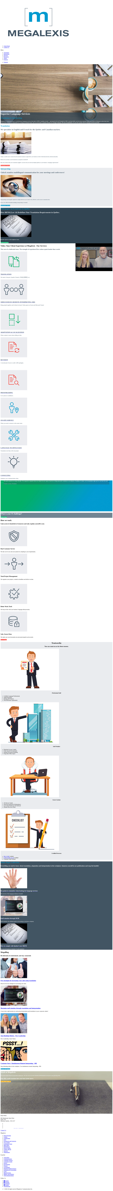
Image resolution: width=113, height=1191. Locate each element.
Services (6, 55)
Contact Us (6, 47)
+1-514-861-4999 (12, 1123)
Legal (5, 1171)
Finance (6, 1166)
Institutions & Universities (10, 1170)
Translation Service (5, 165)
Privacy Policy (7, 1148)
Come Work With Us (6, 1081)
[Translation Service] (16, 153)
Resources (6, 56)
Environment (7, 1164)
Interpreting (6, 54)
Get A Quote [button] (4, 639)
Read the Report (5, 242)
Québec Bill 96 (7, 1149)
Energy (5, 1163)
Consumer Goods (8, 1161)
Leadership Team (8, 1144)
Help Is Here (4, 517)
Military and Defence (9, 1174)
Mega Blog (6, 1145)
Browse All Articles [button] (5, 1069)
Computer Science (8, 1160)
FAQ (5, 1139)
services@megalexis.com (13, 1125)
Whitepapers (7, 1152)
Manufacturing (7, 1172)
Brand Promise (7, 1135)
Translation (6, 52)
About (5, 58)
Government (7, 1167)
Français (6, 59)
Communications (8, 1159)
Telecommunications (9, 1175)
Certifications (7, 1138)
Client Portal (7, 46)
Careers (5, 1137)
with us (8, 1126)
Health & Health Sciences (10, 1168)
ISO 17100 (6, 856)
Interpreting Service (5, 205)
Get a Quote (7, 1142)
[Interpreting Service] (16, 196)
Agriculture (6, 1157)
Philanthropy (7, 1146)
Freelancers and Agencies (10, 1141)
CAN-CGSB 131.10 (9, 857)
